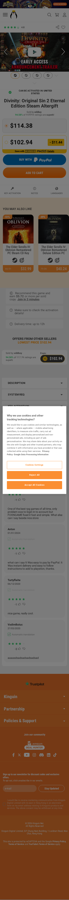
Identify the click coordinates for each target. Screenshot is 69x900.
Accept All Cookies (34, 485)
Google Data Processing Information (31, 454)
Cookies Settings (34, 464)
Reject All (34, 475)
